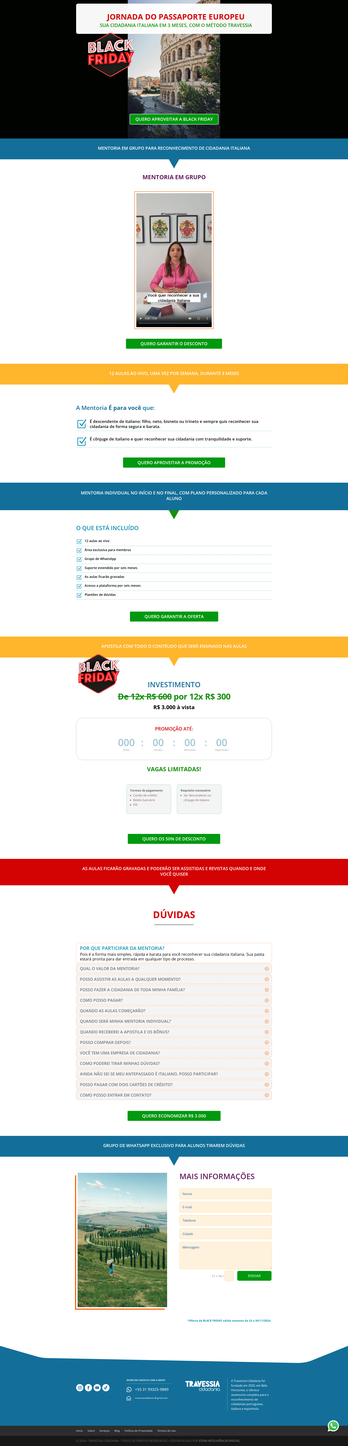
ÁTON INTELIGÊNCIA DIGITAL (219, 1441)
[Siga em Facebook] (88, 1387)
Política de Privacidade (139, 1430)
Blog (117, 1430)
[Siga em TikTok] (105, 1387)
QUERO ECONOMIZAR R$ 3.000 (174, 1116)
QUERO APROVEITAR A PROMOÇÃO (174, 462)
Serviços (105, 1430)
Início (79, 1430)
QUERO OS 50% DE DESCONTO (174, 839)
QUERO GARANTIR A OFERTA (174, 616)
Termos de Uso (166, 1430)
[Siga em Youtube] (97, 1387)
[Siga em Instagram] (79, 1387)
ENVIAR (254, 1275)
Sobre (91, 1430)
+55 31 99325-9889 (152, 1389)
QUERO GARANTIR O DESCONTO (174, 344)
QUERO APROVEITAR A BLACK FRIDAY (174, 119)
